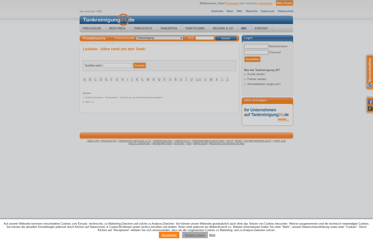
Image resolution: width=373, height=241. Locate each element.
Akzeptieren (169, 235)
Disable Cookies (195, 235)
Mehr (212, 235)
